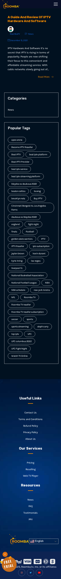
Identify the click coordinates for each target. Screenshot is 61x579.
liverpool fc (16, 268)
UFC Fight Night (19, 348)
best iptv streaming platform (25, 176)
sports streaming (20, 326)
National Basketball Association (27, 275)
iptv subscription (41, 246)
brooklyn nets (18, 198)
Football (30, 231)
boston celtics (18, 191)
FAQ (30, 506)
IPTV (43, 238)
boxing (37, 191)
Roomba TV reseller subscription (27, 311)
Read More (43, 77)
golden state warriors (22, 238)
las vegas (35, 260)
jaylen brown (17, 253)
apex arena (16, 139)
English (39, 541)
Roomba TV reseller (21, 304)
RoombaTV (15, 34)
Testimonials (30, 512)
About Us (30, 438)
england (15, 224)
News (30, 34)
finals (14, 231)
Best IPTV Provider (20, 161)
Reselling (30, 469)
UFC (30, 334)
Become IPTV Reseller (22, 147)
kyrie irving (16, 260)
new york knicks (42, 290)
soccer (14, 319)
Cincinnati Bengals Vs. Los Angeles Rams (28, 207)
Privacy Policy (30, 432)
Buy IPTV (38, 198)
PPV (31, 519)
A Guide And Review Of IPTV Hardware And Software (29, 19)
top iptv (15, 334)
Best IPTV (16, 154)
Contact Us (30, 412)
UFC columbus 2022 (21, 341)
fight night (33, 224)
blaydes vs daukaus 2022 (24, 183)
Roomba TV (29, 297)
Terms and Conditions (30, 419)
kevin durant (39, 253)
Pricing (30, 462)
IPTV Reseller (17, 246)
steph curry (42, 326)
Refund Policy (30, 425)
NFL (13, 297)
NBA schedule (18, 290)
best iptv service (19, 169)
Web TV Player (30, 475)
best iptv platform (38, 154)
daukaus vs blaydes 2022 (24, 217)
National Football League (23, 282)
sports (30, 319)
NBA (47, 282)
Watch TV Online (19, 355)
